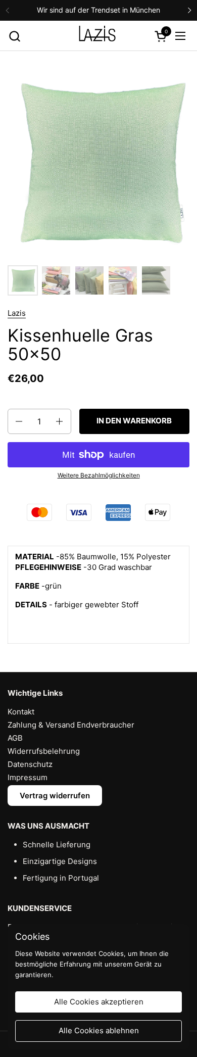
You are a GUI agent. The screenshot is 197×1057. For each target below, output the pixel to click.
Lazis (17, 313)
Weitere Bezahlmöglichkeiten (99, 475)
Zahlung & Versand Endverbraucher (71, 725)
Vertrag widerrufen (55, 795)
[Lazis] (97, 36)
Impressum (27, 777)
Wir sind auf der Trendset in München (98, 10)
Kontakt (21, 711)
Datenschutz (30, 764)
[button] (14, 36)
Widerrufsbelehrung (44, 751)
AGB (15, 738)
